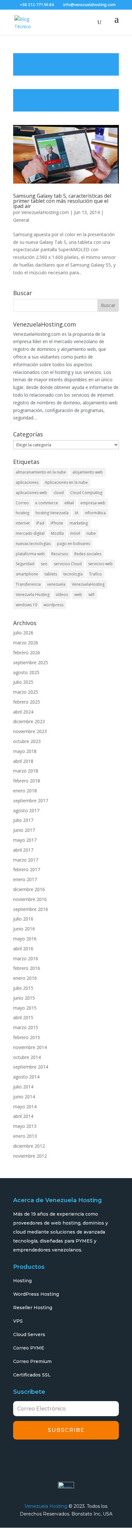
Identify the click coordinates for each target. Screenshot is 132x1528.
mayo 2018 (25, 751)
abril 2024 (23, 712)
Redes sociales (87, 554)
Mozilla (57, 533)
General (21, 220)
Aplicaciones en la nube (66, 482)
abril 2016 (23, 949)
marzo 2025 (25, 692)
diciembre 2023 (29, 721)
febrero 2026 (26, 652)
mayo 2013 (25, 1126)
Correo (22, 503)
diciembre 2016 (29, 889)
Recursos (59, 554)
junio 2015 (24, 998)
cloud (59, 492)
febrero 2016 (26, 968)
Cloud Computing (86, 492)
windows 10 (26, 604)
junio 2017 (24, 830)
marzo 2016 (25, 958)
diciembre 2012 (29, 1146)
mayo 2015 (25, 1008)
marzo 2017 (25, 860)
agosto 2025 (26, 672)
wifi (91, 594)
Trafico (95, 574)
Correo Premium (32, 1361)
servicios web (100, 563)
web (78, 594)
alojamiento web (87, 472)
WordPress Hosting (36, 1294)
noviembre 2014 (30, 1047)
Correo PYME (28, 1348)
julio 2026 (23, 633)
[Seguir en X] (38, 1456)
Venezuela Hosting (32, 594)
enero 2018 (25, 791)
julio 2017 (23, 820)
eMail (69, 503)
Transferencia (28, 584)
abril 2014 (23, 1116)
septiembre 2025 (30, 662)
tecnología (73, 574)
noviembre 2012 (30, 1156)
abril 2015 (23, 1017)
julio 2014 (23, 1087)
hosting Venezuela (52, 513)
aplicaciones (27, 482)
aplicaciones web (31, 492)
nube (91, 533)
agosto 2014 (26, 1077)
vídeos (62, 594)
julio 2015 (23, 988)
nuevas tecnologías (33, 543)
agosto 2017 (26, 810)
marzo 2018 (25, 771)
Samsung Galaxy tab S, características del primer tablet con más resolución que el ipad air (62, 201)
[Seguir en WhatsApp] (91, 1456)
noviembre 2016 (30, 899)
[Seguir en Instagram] (55, 1456)
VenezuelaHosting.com (45, 212)
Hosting (22, 1281)
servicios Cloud (68, 563)
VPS (18, 1321)
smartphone (27, 574)
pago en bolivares (73, 543)
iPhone (57, 523)
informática (95, 513)
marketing (79, 523)
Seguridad (25, 563)
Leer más (66, 64)
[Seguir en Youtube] (73, 1456)
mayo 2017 (25, 840)
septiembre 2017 (30, 800)
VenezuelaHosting (88, 584)
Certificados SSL (32, 1375)
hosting (22, 513)
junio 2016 (24, 929)
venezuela (56, 584)
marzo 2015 (25, 1027)
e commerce (46, 503)
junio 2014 (24, 1097)
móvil (75, 533)
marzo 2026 (25, 643)
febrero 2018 (26, 781)
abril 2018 (23, 761)
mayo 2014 (25, 1106)
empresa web (92, 503)
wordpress (53, 604)
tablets (51, 574)
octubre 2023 (27, 741)
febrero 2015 (26, 1037)
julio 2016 (23, 919)
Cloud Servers (29, 1334)
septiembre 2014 (30, 1067)
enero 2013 (25, 1136)
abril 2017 (23, 850)
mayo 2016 (25, 939)
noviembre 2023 (30, 731)
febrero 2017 (26, 869)
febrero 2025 (26, 702)
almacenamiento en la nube (41, 472)
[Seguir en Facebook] (20, 1456)
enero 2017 (25, 879)
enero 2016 (25, 978)
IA (76, 513)
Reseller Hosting (32, 1307)
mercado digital (30, 533)
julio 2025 (23, 682)
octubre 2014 (27, 1057)
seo (44, 563)
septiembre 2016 (30, 909)
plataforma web (30, 554)
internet (23, 523)
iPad (40, 523)
